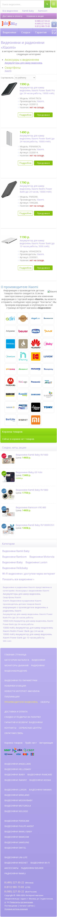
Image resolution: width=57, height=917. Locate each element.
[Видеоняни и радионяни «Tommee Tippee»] (35, 407)
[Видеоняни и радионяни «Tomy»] (48, 407)
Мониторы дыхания (16, 665)
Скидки (25, 32)
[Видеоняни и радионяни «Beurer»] (23, 331)
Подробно (25, 114)
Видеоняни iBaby (12, 562)
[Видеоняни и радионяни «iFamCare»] (10, 356)
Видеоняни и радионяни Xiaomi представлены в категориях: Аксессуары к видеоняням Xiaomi (27, 589)
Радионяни (38, 665)
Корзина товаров (13, 742)
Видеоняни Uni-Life (15, 857)
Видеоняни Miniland (16, 795)
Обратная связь (13, 733)
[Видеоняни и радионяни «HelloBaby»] (10, 343)
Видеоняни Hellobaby (15, 568)
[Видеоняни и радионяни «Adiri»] (10, 318)
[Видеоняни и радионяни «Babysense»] (10, 331)
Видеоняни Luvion (36, 562)
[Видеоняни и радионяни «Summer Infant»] (48, 394)
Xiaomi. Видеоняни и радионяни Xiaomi (22, 600)
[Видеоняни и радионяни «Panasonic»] (35, 381)
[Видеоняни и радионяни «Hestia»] (23, 343)
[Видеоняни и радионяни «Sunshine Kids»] (10, 407)
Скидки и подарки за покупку (22, 716)
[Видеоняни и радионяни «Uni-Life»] (10, 420)
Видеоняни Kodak (40, 780)
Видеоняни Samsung (16, 842)
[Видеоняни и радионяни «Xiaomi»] (35, 420)
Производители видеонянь (21, 701)
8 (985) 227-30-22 (42, 21)
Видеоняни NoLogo (16, 811)
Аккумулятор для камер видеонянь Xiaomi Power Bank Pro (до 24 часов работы (28, 616)
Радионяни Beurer (32, 868)
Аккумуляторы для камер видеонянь (22, 593)
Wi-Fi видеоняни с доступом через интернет (28, 573)
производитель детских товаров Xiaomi (22, 604)
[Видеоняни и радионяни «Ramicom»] (10, 394)
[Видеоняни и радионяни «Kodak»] (35, 356)
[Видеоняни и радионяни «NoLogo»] (23, 381)
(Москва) (18, 882)
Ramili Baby (28, 10)
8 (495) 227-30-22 (42, 23)
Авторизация (46, 742)
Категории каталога (16, 659)
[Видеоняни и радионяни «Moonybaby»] (48, 369)
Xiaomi (8, 70)
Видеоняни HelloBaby (17, 769)
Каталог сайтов (27, 905)
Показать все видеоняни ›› (18, 579)
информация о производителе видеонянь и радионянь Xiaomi (25, 609)
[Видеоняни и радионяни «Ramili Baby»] (23, 394)
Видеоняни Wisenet (16, 862)
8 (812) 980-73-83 (42, 26)
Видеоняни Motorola (41, 556)
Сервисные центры (30, 727)
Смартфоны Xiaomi (12, 597)
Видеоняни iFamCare (39, 774)
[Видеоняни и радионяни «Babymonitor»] (48, 318)
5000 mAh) (7, 641)
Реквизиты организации (21, 902)
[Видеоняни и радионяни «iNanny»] (23, 356)
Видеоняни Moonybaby (18, 800)
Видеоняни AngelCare (17, 763)
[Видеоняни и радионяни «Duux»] (48, 331)
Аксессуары (11, 868)
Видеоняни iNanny (15, 780)
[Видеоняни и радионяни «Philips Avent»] (48, 381)
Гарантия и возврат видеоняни (23, 722)
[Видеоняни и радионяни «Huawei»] (35, 343)
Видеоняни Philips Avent (19, 826)
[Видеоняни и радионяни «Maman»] (10, 369)
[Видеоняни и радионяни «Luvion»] (48, 356)
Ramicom (42, 10)
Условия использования (16, 909)
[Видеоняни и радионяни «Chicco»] (35, 331)
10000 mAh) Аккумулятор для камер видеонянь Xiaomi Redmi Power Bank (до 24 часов (28, 629)
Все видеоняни (10, 10)
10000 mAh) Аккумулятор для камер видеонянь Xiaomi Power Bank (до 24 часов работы (28, 622)
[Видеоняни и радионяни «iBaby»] (48, 343)
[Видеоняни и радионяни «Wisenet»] (23, 420)
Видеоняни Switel (15, 847)
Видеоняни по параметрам (20, 680)
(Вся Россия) (20, 891)
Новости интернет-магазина (22, 691)
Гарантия (41, 32)
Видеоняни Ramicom (14, 556)
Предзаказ (43, 114)
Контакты (10, 727)
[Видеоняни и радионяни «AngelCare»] (35, 318)
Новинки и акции (35, 16)
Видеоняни (9, 32)
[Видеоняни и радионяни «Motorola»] (10, 381)
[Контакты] (54, 32)
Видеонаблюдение (15, 670)
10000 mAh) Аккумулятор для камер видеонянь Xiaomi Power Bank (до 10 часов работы (27, 636)
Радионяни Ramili (15, 873)
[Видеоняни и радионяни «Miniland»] (35, 369)
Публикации (11, 696)
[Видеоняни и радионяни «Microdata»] (23, 369)
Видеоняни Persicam (16, 820)
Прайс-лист (31, 742)
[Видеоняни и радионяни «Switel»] (23, 407)
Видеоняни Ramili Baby (15, 551)
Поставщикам (10, 905)
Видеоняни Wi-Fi (40, 862)
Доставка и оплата (12, 16)
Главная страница (15, 654)
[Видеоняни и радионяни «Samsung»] (35, 394)
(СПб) (17, 887)
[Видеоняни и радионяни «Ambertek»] (23, 318)
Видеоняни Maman (40, 789)
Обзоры (45, 701)
